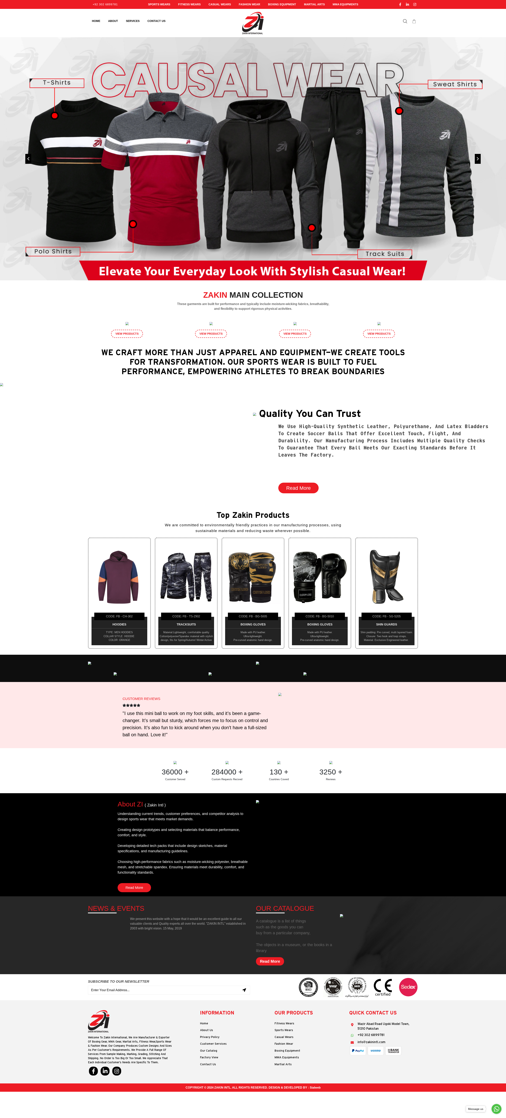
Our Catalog (208, 1050)
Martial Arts (314, 4)
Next (478, 159)
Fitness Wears (189, 4)
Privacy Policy (209, 1037)
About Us (206, 1030)
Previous (28, 159)
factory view (209, 1057)
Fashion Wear (249, 4)
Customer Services (213, 1043)
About (113, 21)
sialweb (315, 1087)
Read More (298, 488)
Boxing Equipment (282, 4)
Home (96, 21)
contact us (156, 21)
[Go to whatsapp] (496, 1109)
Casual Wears (220, 4)
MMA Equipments (345, 4)
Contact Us (208, 1064)
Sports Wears (159, 4)
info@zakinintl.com (371, 1042)
